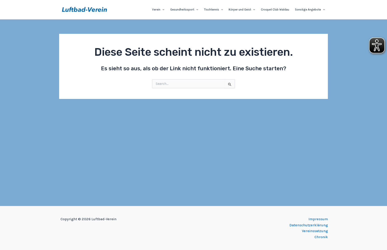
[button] (162, 10)
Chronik (321, 237)
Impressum (318, 219)
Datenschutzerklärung (308, 225)
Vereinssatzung (315, 231)
